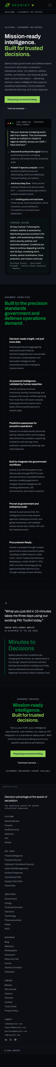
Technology (10, 916)
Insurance (9, 911)
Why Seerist (10, 989)
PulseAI (8, 825)
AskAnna (9, 834)
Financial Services (13, 907)
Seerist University (13, 967)
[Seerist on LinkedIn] (6, 1039)
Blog (7, 942)
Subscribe (9, 972)
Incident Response (14, 873)
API (6, 838)
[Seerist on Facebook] (15, 1039)
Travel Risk (10, 885)
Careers (8, 993)
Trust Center (11, 1006)
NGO (7, 929)
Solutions (10, 12)
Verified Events (12, 829)
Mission (8, 985)
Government (11, 899)
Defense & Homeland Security (19, 864)
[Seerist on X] (10, 1039)
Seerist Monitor (12, 821)
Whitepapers (11, 950)
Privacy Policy (11, 1010)
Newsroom (10, 955)
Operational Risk (13, 877)
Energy (8, 903)
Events (8, 963)
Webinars (9, 946)
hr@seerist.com (12, 1035)
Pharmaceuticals (13, 920)
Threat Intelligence (14, 856)
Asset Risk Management (16, 868)
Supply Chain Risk (13, 881)
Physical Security (13, 860)
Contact (8, 1002)
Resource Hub (11, 959)
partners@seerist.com (16, 1031)
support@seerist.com (15, 1027)
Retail (7, 924)
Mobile (8, 842)
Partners (9, 998)
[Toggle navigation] (50, 5)
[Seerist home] (19, 5)
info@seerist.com (13, 1023)
